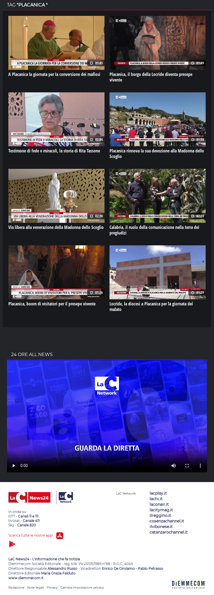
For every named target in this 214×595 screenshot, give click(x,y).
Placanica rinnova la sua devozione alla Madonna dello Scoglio (157, 153)
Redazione (16, 587)
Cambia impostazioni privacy (82, 587)
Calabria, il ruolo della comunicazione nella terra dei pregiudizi (154, 230)
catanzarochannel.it (169, 532)
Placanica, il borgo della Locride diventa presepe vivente (151, 77)
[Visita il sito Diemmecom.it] (189, 592)
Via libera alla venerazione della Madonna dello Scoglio (56, 227)
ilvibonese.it (161, 526)
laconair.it (159, 504)
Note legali (35, 587)
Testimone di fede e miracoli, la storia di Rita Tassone (54, 151)
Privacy (52, 587)
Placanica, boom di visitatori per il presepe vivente (52, 304)
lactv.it (156, 498)
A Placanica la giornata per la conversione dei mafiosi (54, 74)
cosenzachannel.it (167, 521)
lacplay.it (158, 493)
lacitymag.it (161, 509)
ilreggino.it (160, 515)
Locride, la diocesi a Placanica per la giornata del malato (151, 306)
